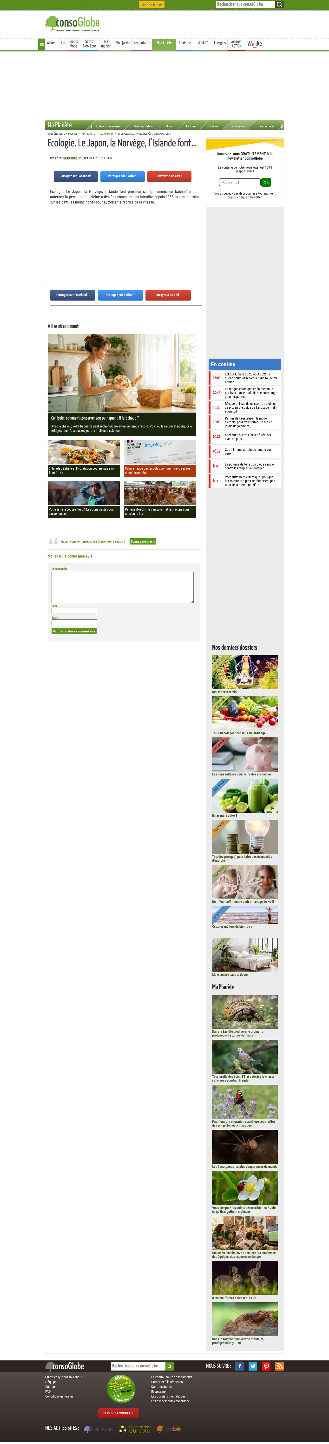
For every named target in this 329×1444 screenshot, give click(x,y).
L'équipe (51, 1382)
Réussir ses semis (224, 692)
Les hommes (267, 126)
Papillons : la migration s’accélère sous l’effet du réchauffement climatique (243, 1123)
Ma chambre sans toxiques (230, 975)
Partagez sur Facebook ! (75, 176)
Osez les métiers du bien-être (232, 926)
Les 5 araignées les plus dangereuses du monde (244, 1166)
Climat (169, 126)
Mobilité (202, 43)
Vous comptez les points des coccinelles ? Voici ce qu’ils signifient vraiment (244, 1210)
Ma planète (164, 43)
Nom (54, 606)
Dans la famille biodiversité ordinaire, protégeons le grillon (238, 1341)
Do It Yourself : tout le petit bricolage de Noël (243, 902)
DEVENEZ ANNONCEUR (118, 1413)
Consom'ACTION (236, 43)
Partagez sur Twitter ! (123, 176)
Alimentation (56, 43)
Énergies (220, 43)
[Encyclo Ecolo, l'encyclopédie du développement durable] (170, 1429)
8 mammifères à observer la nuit (234, 1298)
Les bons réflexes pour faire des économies (241, 774)
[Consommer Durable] (135, 1429)
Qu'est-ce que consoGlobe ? (63, 1377)
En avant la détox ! (224, 815)
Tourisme (184, 43)
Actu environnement (108, 126)
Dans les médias (162, 1387)
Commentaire (59, 569)
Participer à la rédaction (167, 1382)
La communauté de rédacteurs (171, 1377)
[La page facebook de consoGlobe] (239, 1366)
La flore (191, 126)
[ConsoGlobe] (73, 23)
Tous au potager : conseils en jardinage (239, 733)
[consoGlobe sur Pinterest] (266, 1366)
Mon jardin (123, 43)
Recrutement (159, 1391)
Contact (50, 1387)
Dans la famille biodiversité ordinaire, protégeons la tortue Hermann (238, 1033)
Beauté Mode (74, 43)
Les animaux (238, 126)
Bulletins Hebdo (143, 126)
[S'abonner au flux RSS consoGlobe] (279, 1366)
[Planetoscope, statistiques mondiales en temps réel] (99, 1429)
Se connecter (151, 4)
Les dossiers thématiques (168, 1396)
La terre (213, 126)
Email (55, 617)
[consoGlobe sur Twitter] (253, 1366)
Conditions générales (59, 1396)
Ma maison (106, 43)
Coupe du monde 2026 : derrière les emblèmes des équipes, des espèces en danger (244, 1255)
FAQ (48, 1391)
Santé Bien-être (89, 43)
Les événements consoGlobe (170, 1401)
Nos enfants (142, 43)
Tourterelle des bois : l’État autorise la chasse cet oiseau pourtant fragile (243, 1078)
